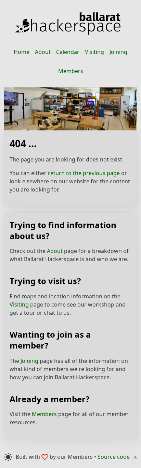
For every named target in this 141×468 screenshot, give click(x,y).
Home (21, 52)
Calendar (67, 52)
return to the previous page (84, 173)
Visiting (94, 52)
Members (70, 71)
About (43, 52)
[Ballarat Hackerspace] (67, 24)
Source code (114, 456)
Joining (118, 52)
